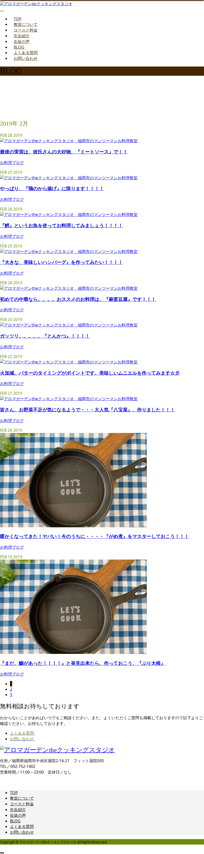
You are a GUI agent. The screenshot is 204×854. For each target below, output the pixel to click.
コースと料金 (26, 30)
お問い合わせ (26, 58)
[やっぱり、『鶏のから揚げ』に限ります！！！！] (69, 177)
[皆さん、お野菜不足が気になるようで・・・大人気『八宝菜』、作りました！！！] (69, 398)
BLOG (19, 47)
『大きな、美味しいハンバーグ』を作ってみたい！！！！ (61, 262)
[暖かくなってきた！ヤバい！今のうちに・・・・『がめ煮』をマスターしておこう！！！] (73, 526)
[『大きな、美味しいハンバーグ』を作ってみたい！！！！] (69, 251)
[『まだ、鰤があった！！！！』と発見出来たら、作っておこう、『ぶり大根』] (73, 652)
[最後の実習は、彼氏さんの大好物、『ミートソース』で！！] (69, 140)
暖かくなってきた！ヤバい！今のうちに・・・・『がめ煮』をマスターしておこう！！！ (94, 536)
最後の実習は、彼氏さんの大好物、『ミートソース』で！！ (64, 151)
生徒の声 (22, 41)
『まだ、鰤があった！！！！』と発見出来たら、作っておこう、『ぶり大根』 (82, 663)
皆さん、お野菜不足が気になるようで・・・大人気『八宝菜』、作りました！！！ (87, 409)
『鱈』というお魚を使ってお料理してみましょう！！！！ (61, 225)
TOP (18, 19)
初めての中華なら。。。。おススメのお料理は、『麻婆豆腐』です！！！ (78, 299)
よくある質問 (26, 52)
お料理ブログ (12, 162)
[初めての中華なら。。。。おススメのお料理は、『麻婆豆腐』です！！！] (69, 288)
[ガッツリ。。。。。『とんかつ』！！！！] (69, 325)
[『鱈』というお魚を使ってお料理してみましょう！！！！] (69, 214)
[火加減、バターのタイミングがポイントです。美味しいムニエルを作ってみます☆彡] (69, 362)
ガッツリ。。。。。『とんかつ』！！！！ (45, 336)
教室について (26, 24)
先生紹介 (22, 35)
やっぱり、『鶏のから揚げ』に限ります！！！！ (52, 188)
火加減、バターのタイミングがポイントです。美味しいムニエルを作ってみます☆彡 (90, 373)
